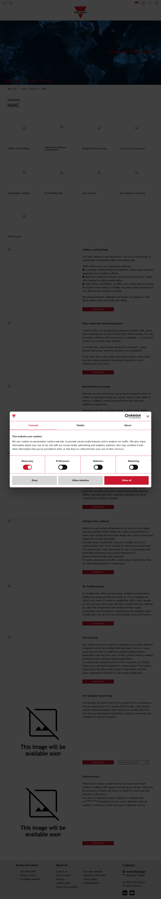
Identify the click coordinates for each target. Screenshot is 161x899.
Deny (34, 480)
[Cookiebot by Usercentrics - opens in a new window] (127, 416)
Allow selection (80, 480)
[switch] (62, 467)
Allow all (126, 480)
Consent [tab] (33, 425)
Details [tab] (80, 425)
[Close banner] (148, 416)
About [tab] (127, 425)
